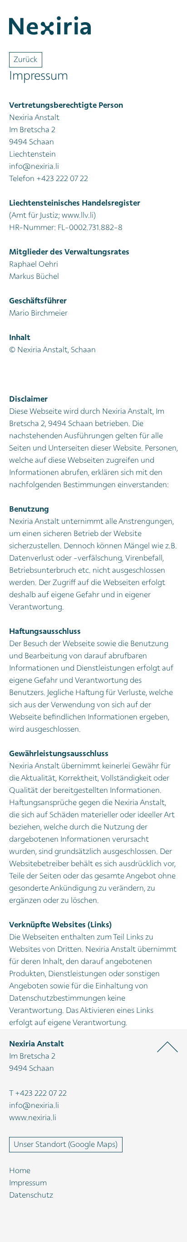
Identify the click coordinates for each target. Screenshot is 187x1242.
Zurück (25, 59)
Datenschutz (31, 1195)
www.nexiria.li (32, 1118)
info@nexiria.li (34, 166)
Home (19, 1171)
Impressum (28, 1183)
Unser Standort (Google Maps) (66, 1144)
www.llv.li (78, 215)
